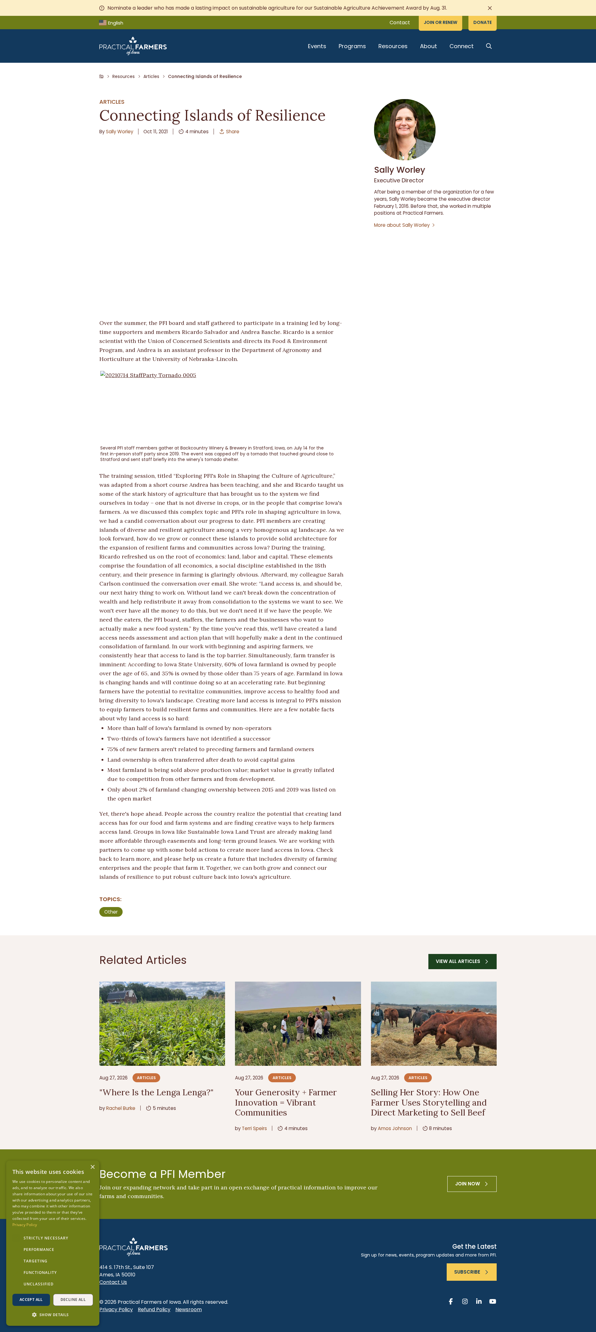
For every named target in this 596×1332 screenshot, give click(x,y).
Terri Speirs (254, 1128)
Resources (393, 46)
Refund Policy (154, 1309)
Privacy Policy (116, 1309)
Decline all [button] (73, 1299)
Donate (482, 22)
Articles (151, 76)
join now (467, 1183)
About (428, 46)
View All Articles (458, 961)
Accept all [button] (31, 1299)
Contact (400, 22)
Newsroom (188, 1309)
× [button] (92, 1167)
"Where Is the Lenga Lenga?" (156, 1092)
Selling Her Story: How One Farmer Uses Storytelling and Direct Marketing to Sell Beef (429, 1102)
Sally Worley (119, 131)
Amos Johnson (395, 1128)
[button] (52, 1315)
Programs (352, 46)
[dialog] (52, 1243)
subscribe (467, 1272)
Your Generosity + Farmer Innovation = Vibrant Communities (286, 1102)
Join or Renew (440, 22)
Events (317, 46)
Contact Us (113, 1282)
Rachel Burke (120, 1108)
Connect (461, 46)
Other (111, 912)
